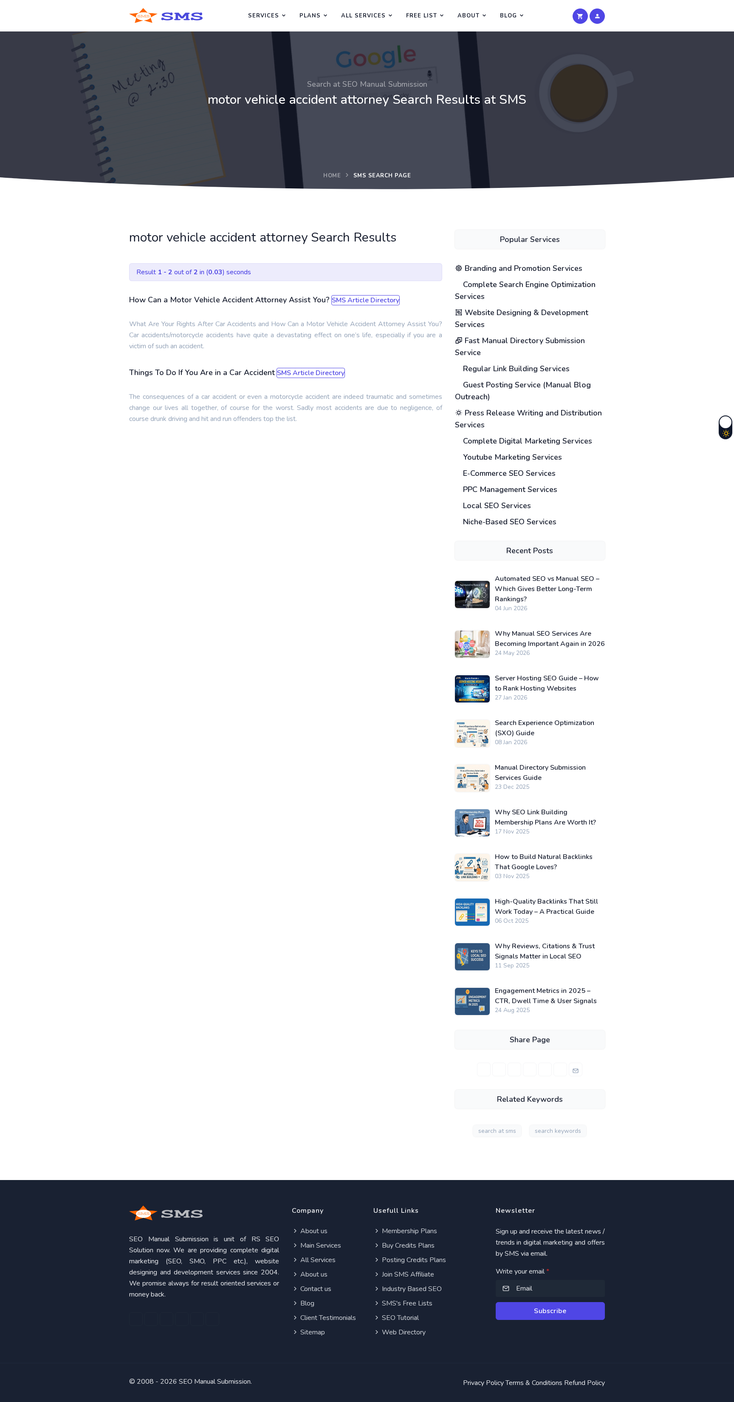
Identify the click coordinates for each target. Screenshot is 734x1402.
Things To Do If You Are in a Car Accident (202, 372)
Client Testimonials (327, 1317)
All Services (363, 16)
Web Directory (403, 1332)
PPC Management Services (509, 489)
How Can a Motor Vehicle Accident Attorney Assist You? (229, 300)
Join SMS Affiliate (407, 1274)
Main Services (320, 1245)
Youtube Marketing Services (511, 457)
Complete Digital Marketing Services (526, 441)
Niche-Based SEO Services (508, 522)
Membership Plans (408, 1231)
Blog (508, 16)
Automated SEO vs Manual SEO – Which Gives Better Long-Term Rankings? (547, 589)
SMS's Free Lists (406, 1303)
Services (263, 16)
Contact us (315, 1289)
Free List (421, 16)
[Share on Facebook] (484, 1069)
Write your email (522, 1271)
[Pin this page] (529, 1069)
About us (313, 1231)
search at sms (497, 1131)
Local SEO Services (496, 506)
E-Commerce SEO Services (508, 473)
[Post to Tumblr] (545, 1069)
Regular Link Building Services (515, 369)
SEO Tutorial (399, 1317)
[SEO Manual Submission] (204, 1213)
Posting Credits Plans (413, 1260)
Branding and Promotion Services (522, 268)
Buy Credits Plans (407, 1245)
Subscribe (550, 1311)
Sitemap (312, 1332)
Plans (310, 16)
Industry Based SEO (411, 1289)
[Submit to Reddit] (560, 1069)
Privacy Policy (483, 1383)
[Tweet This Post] (499, 1069)
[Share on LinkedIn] (514, 1069)
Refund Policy (584, 1383)
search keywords (558, 1131)
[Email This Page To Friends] (575, 1069)
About (468, 16)
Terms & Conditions (533, 1383)
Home (332, 175)
